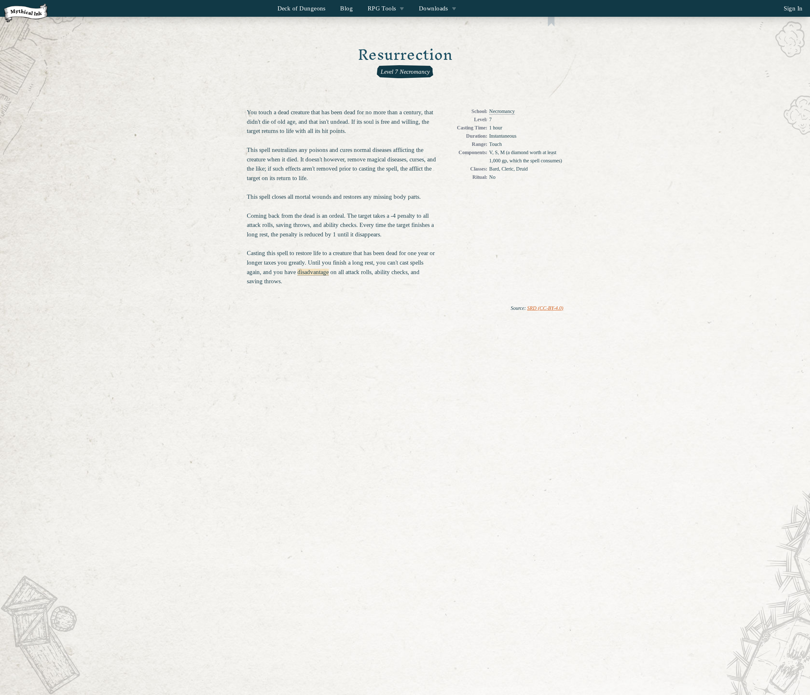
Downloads (433, 8)
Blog (346, 8)
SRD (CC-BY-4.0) (545, 308)
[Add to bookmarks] (551, 22)
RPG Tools (382, 8)
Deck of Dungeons (301, 8)
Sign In (793, 8)
